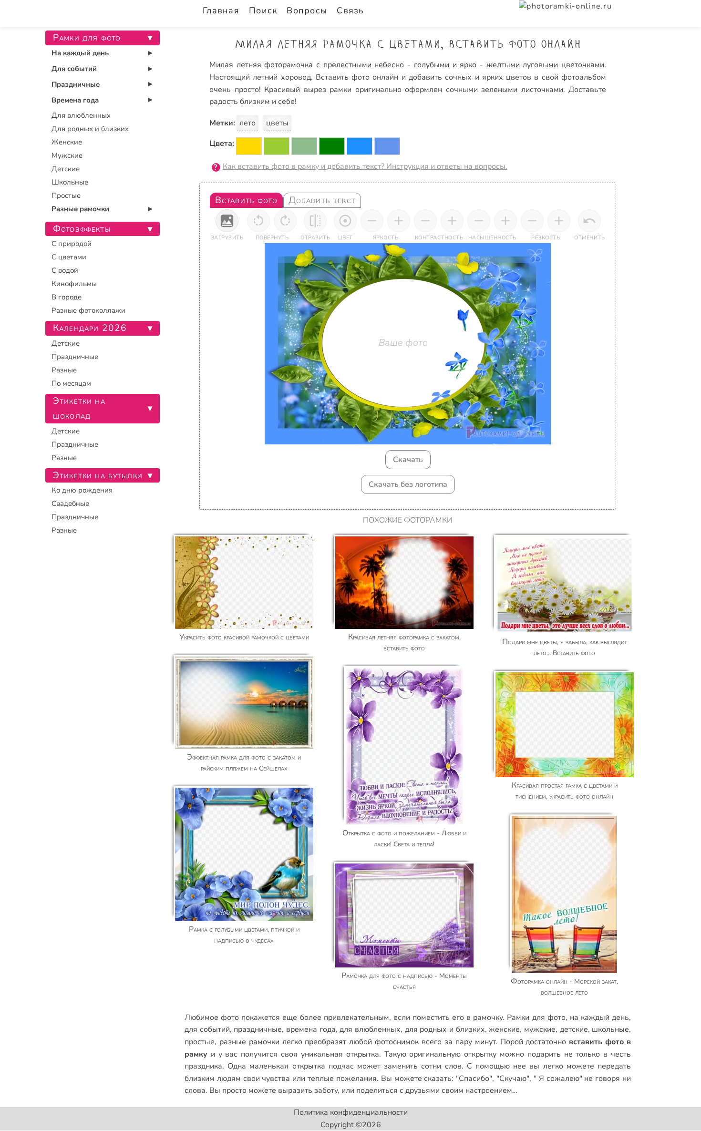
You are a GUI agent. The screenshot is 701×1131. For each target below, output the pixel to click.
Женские (67, 142)
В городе (67, 297)
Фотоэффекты (82, 229)
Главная (221, 10)
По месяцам (71, 383)
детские (574, 1029)
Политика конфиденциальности (351, 1112)
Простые (66, 195)
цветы (277, 123)
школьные (610, 1029)
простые (200, 1042)
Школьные (70, 182)
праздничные (258, 1029)
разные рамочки (249, 1042)
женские (504, 1029)
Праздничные (76, 84)
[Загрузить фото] (227, 220)
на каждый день (599, 1017)
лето (247, 123)
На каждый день (80, 53)
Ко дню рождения (82, 490)
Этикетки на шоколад (79, 408)
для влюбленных (370, 1029)
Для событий (74, 68)
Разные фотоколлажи (88, 310)
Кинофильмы (74, 283)
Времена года (75, 100)
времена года (311, 1029)
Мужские (67, 155)
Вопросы (307, 10)
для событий (207, 1029)
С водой (65, 270)
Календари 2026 (90, 328)
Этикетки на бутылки (98, 475)
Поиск (263, 10)
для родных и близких (445, 1029)
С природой (72, 243)
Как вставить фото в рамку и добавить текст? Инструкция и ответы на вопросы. (365, 166)
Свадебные (70, 503)
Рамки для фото (536, 1017)
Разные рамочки (80, 209)
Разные (64, 370)
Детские (66, 169)
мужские (540, 1029)
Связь (350, 10)
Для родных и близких (90, 129)
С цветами (69, 257)
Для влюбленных (81, 115)
